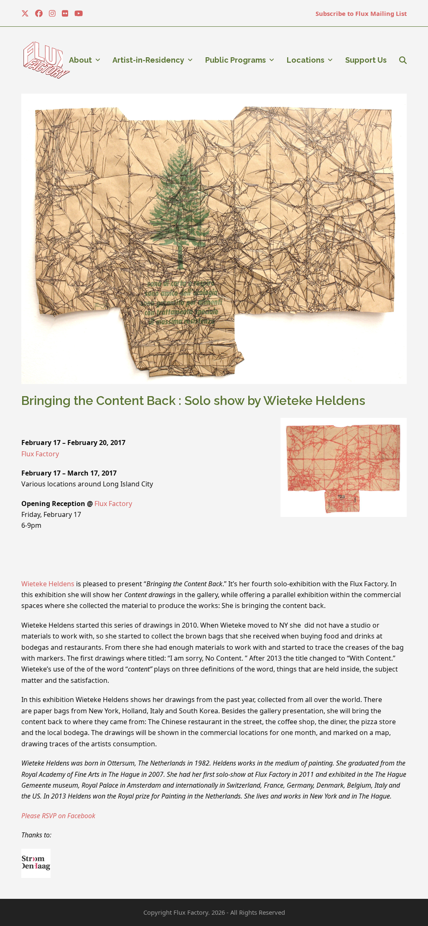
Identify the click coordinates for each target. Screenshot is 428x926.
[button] (403, 60)
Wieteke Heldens (47, 583)
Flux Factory (40, 453)
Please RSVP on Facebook (61, 815)
